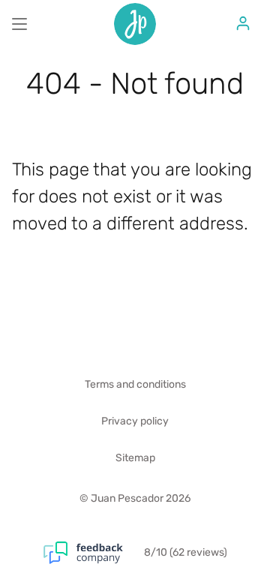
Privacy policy (135, 421)
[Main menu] (19, 24)
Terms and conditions (135, 384)
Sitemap (135, 458)
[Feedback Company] (94, 553)
